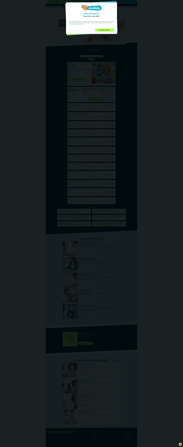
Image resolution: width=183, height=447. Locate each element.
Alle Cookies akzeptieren (104, 30)
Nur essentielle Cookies (74, 30)
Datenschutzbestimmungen (77, 24)
